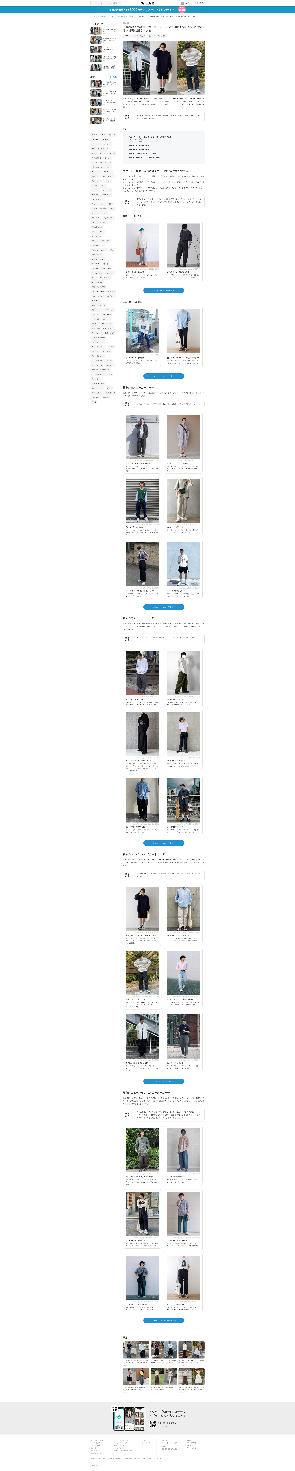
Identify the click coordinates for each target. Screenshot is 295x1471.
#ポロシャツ (110, 310)
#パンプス (109, 360)
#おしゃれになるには (98, 259)
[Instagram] (166, 1449)
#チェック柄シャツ (98, 383)
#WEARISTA (96, 264)
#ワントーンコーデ (98, 388)
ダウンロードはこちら (167, 1423)
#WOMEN (95, 135)
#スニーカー (96, 190)
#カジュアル (96, 328)
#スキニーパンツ (97, 273)
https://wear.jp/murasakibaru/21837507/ (187, 996)
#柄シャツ (106, 397)
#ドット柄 (95, 314)
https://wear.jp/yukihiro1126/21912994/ (146, 1174)
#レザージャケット (98, 342)
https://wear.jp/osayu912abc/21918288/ (146, 824)
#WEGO (94, 278)
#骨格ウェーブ (96, 181)
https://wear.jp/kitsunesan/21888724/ (187, 355)
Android (172, 1443)
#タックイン (111, 291)
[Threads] (169, 1449)
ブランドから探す (96, 1450)
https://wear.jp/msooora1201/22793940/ (187, 932)
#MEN (126, 36)
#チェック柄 (96, 319)
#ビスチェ (109, 374)
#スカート (95, 176)
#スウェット (108, 172)
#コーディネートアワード (100, 149)
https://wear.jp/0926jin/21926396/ (148, 524)
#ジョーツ (106, 319)
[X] (163, 1449)
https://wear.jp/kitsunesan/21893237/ (187, 1301)
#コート (94, 153)
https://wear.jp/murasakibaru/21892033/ (146, 1301)
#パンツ (94, 162)
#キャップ (103, 222)
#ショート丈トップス (98, 305)
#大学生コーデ (106, 195)
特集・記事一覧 (119, 1445)
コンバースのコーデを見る (163, 1081)
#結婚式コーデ (109, 333)
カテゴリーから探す (96, 1453)
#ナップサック (96, 333)
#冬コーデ (107, 144)
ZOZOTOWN (191, 1443)
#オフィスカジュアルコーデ (100, 370)
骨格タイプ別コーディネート (123, 1450)
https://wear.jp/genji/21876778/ (189, 269)
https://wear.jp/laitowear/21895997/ (188, 1174)
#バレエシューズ (97, 365)
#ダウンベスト (109, 218)
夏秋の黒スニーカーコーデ (140, 149)
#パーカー (103, 153)
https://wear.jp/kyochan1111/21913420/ (187, 1238)
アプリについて (163, 1426)
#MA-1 (94, 402)
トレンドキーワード (120, 1448)
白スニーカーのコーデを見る (164, 607)
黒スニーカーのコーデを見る (164, 843)
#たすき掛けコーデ (98, 356)
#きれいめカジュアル (98, 287)
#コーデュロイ (106, 351)
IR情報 (118, 1458)
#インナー (107, 181)
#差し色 (105, 264)
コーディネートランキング (122, 1440)
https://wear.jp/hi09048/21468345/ (148, 932)
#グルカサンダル (97, 393)
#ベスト (94, 222)
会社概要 (109, 1458)
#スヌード (95, 351)
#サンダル (95, 195)
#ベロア (111, 347)
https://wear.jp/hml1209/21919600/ (188, 824)
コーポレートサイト (96, 1458)
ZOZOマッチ (191, 1448)
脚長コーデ (95, 324)
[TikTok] (172, 1449)
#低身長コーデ (110, 296)
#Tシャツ (95, 185)
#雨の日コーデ (110, 393)
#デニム (103, 185)
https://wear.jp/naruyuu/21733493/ (188, 1060)
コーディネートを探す (97, 1440)
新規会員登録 (200, 3)
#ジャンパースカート (98, 337)
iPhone (164, 1443)
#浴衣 (112, 250)
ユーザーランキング (120, 1443)
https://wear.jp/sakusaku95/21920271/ (187, 696)
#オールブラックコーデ (99, 250)
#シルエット (96, 301)
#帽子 (109, 241)
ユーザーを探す (95, 1443)
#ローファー (110, 273)
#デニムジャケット (98, 231)
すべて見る (113, 77)
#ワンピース (107, 190)
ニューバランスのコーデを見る (164, 1320)
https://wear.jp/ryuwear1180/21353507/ (146, 996)
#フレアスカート (97, 360)
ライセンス (160, 1458)
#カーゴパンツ (96, 236)
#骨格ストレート (97, 167)
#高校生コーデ (104, 278)
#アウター (107, 158)
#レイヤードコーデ (108, 176)
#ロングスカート (97, 296)
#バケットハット (97, 282)
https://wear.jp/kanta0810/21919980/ (147, 588)
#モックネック (96, 379)
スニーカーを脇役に (137, 139)
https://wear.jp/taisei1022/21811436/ (147, 269)
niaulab (189, 1445)
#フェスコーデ (106, 268)
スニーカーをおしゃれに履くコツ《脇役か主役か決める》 (152, 137)
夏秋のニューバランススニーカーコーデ (145, 158)
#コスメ (109, 388)
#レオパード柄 (106, 314)
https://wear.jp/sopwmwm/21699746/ (147, 1060)
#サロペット (110, 365)
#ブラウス (95, 245)
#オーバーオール (97, 310)
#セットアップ (106, 324)
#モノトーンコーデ (98, 291)
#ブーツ (94, 208)
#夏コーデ (151, 36)
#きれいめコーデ (108, 328)
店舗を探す (93, 1448)
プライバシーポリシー (148, 1458)
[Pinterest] (175, 1449)
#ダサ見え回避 (96, 158)
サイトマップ (146, 1443)
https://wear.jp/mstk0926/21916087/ (147, 758)
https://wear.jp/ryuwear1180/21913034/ (146, 1238)
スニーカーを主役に (137, 141)
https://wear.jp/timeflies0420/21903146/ (187, 524)
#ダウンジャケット (98, 199)
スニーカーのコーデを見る (163, 290)
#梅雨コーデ (96, 397)
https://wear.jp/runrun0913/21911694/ (146, 460)
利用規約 (136, 1458)
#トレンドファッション (99, 213)
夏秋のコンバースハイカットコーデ (144, 154)
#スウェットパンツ (98, 241)
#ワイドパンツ (96, 218)
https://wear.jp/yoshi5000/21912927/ (147, 696)
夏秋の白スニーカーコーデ (140, 145)
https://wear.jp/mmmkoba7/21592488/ (146, 355)
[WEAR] (147, 3)
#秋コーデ (161, 36)
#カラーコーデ (96, 255)
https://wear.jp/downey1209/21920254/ (187, 758)
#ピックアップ (96, 144)
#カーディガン (96, 172)
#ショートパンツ (97, 374)
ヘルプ (144, 1440)
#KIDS (111, 204)
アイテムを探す (95, 1445)
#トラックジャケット (98, 347)
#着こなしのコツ (105, 162)
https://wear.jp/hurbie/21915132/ (189, 588)
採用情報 (127, 1458)
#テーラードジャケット (107, 208)
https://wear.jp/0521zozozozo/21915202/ (186, 460)
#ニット (112, 153)
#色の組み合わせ (97, 227)
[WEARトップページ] (91, 16)
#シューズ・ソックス (138, 36)
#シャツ (108, 167)
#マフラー (95, 268)
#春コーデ (95, 139)
